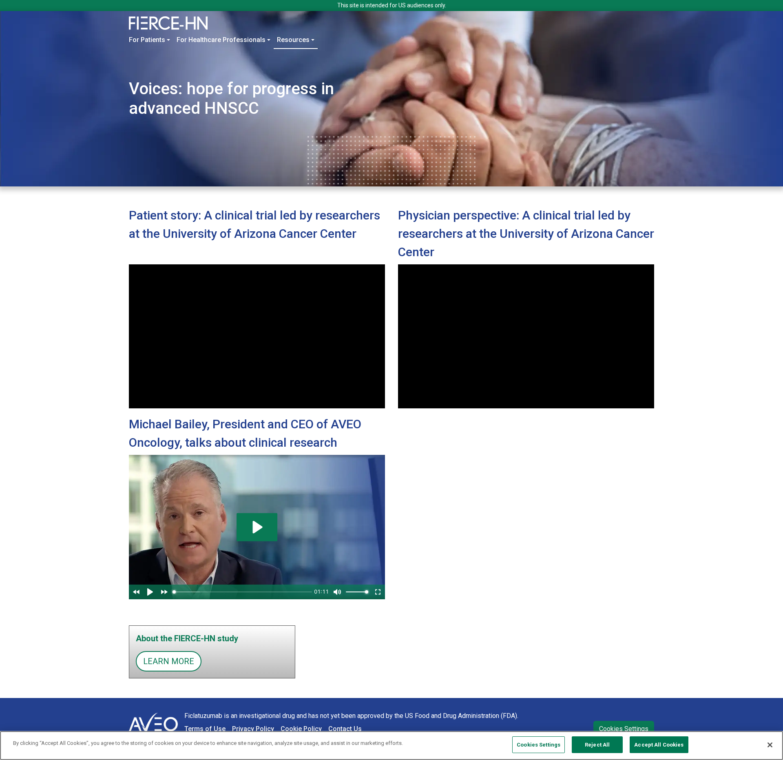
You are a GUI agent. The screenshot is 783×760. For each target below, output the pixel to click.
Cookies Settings (623, 729)
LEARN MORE (168, 661)
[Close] (770, 745)
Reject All (597, 745)
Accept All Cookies (658, 745)
